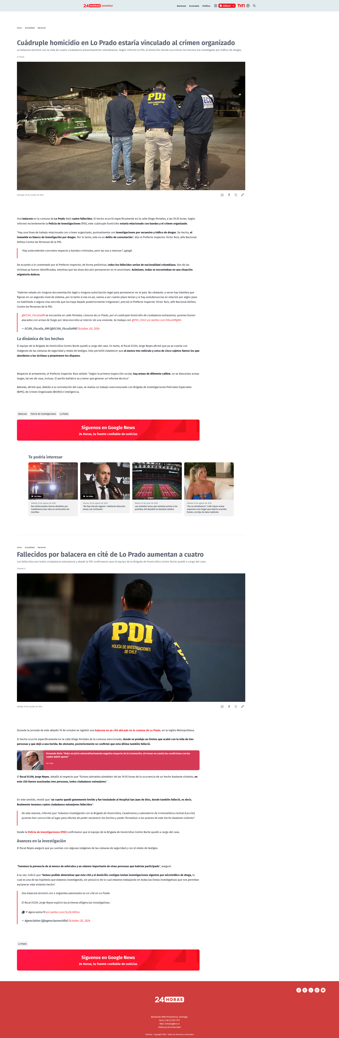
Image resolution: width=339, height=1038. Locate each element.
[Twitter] (235, 195)
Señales (227, 5)
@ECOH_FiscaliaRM (33, 315)
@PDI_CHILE (138, 320)
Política (206, 5)
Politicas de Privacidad (169, 1027)
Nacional (181, 5)
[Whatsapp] (222, 195)
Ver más (49, 763)
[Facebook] (229, 195)
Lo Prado (64, 413)
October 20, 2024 (88, 328)
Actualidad (30, 27)
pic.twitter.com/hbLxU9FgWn (164, 320)
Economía (194, 5)
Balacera (22, 413)
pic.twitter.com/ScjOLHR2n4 (63, 912)
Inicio (19, 27)
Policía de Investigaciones (43, 413)
